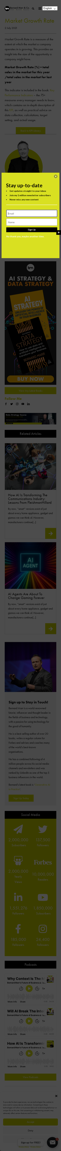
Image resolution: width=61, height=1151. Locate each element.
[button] (56, 176)
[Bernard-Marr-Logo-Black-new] (17, 7)
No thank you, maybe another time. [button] (25, 236)
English (47, 8)
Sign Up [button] (32, 229)
